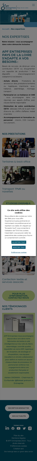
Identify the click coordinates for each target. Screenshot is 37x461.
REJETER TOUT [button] (19, 247)
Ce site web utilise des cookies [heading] (18, 211)
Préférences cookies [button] (19, 252)
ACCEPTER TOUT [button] (18, 242)
